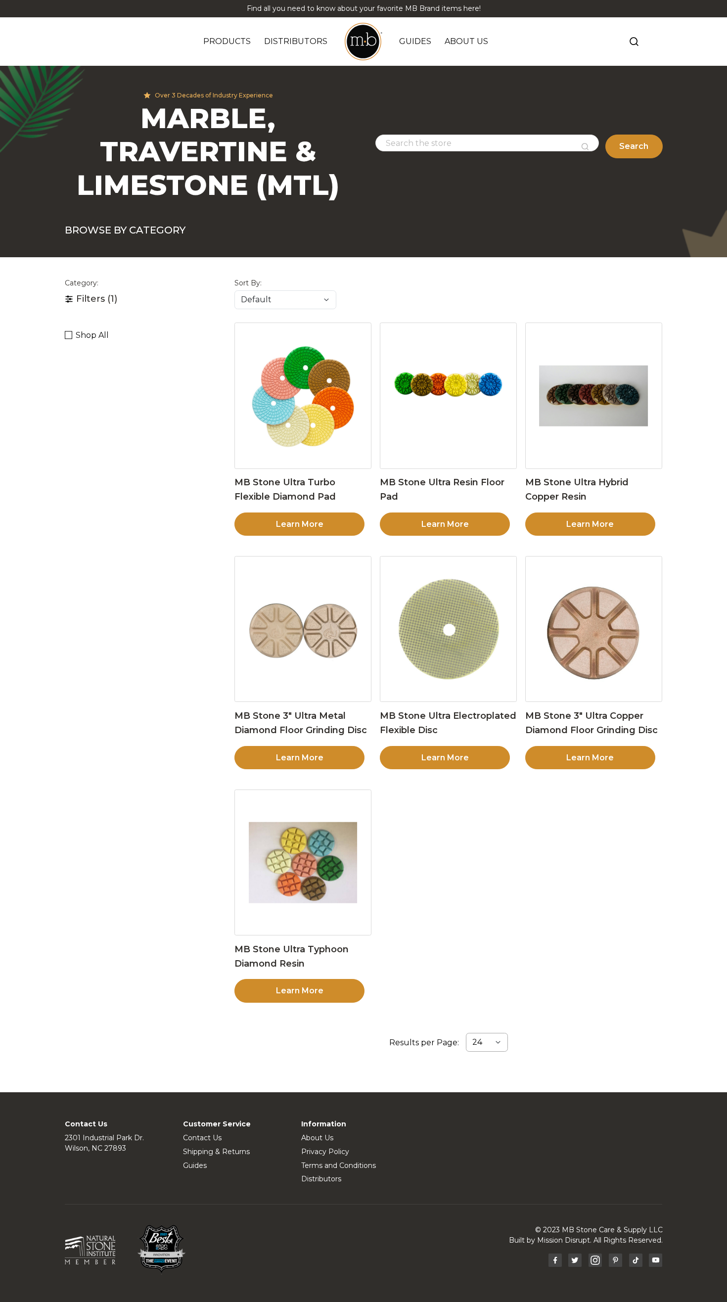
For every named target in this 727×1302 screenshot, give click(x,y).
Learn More (299, 524)
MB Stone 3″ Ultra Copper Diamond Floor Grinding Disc (591, 723)
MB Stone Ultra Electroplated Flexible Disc (448, 723)
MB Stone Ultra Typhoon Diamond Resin (291, 956)
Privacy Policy (325, 1151)
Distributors (321, 1178)
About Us (317, 1137)
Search (633, 146)
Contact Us (202, 1137)
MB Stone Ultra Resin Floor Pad (442, 489)
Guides (195, 1165)
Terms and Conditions (338, 1165)
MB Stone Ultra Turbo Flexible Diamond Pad (285, 489)
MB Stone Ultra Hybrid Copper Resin (577, 489)
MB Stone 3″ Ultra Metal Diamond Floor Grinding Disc (300, 723)
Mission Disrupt (563, 1240)
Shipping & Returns (216, 1151)
